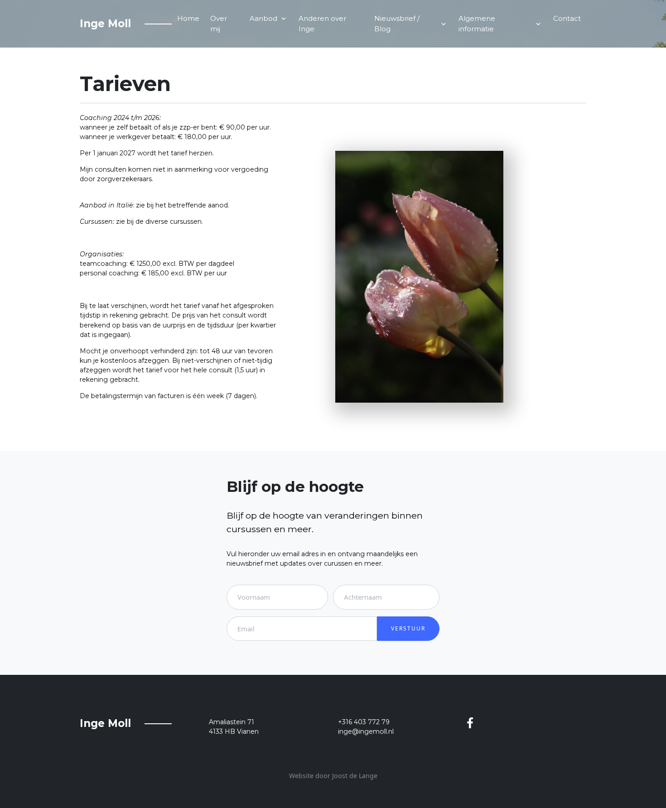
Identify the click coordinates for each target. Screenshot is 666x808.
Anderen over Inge (322, 23)
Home (188, 18)
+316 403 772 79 (364, 722)
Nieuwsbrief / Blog (411, 23)
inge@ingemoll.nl (366, 731)
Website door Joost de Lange (333, 775)
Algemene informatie (500, 23)
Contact (567, 18)
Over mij (218, 23)
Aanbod (269, 18)
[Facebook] (470, 722)
